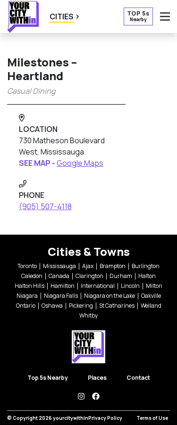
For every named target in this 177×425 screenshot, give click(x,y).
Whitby (88, 315)
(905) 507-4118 (45, 206)
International (98, 286)
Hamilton (63, 286)
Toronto (27, 266)
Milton (154, 286)
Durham (121, 276)
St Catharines (117, 306)
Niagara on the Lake (109, 296)
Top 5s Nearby (47, 378)
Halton (147, 276)
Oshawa (52, 306)
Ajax (87, 266)
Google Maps (80, 163)
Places (97, 378)
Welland (151, 306)
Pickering (81, 306)
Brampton (113, 266)
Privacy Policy (105, 418)
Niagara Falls (61, 296)
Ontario (25, 306)
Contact (138, 378)
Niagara (27, 296)
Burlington (146, 266)
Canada (59, 276)
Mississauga (59, 266)
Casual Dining (31, 91)
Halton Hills (29, 286)
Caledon (31, 276)
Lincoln (130, 286)
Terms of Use (152, 418)
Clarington (89, 276)
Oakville (151, 296)
